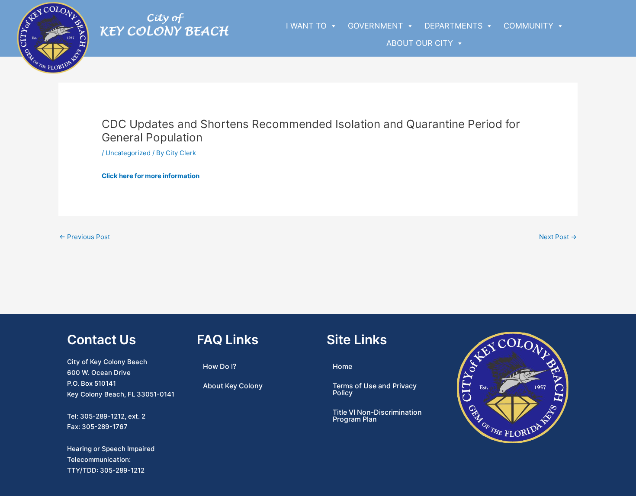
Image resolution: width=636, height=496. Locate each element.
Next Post (558, 237)
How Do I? (219, 366)
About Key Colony (233, 385)
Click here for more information (150, 176)
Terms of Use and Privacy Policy (375, 389)
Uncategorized (128, 153)
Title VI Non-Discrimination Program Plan (377, 415)
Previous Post (84, 237)
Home (342, 366)
